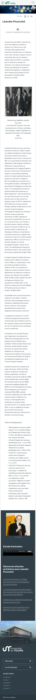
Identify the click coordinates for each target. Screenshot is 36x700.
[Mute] (26, 551)
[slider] (30, 551)
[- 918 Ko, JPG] (18, 101)
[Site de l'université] (11, 650)
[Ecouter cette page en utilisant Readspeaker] (32, 17)
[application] (18, 554)
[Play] (4, 551)
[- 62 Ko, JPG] (18, 524)
